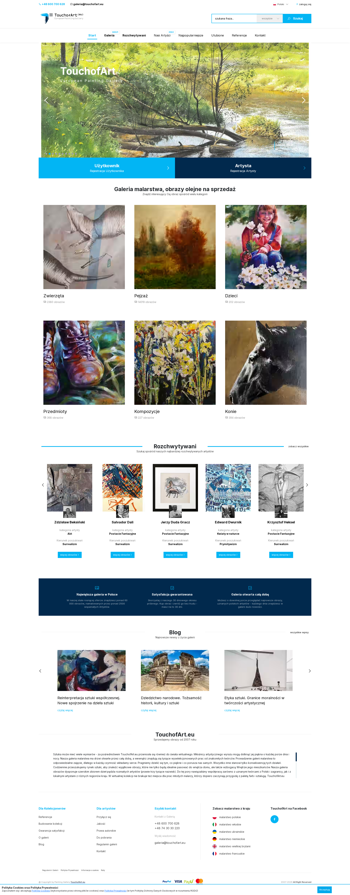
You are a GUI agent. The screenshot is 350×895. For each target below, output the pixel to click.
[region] (175, 765)
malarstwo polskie (230, 817)
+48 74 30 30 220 (167, 828)
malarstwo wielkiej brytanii (234, 846)
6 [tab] (63, 154)
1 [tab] (46, 154)
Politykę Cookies (41, 890)
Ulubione (217, 35)
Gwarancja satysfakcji (52, 830)
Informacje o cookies (90, 870)
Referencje (239, 35)
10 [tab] (76, 154)
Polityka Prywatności (70, 870)
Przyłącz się (104, 816)
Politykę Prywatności (115, 890)
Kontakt (260, 35)
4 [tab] (56, 154)
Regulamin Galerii (50, 870)
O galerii (44, 837)
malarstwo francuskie (232, 853)
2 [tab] (49, 154)
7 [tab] (66, 154)
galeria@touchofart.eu (88, 4)
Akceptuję (324, 889)
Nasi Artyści (162, 35)
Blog (41, 844)
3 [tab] (53, 154)
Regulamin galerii (107, 844)
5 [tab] (59, 154)
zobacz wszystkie (298, 446)
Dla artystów (106, 808)
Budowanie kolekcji (50, 823)
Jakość (101, 823)
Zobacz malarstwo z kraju (231, 808)
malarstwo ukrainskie (231, 831)
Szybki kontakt (165, 808)
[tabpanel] (175, 100)
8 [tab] (69, 154)
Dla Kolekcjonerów (52, 808)
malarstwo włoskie (230, 824)
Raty (103, 870)
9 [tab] (72, 154)
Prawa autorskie (106, 830)
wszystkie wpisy (299, 632)
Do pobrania (104, 837)
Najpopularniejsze (190, 35)
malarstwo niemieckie (232, 839)
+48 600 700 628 (53, 4)
